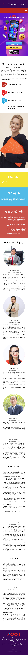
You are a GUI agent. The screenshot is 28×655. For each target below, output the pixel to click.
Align (20, 651)
